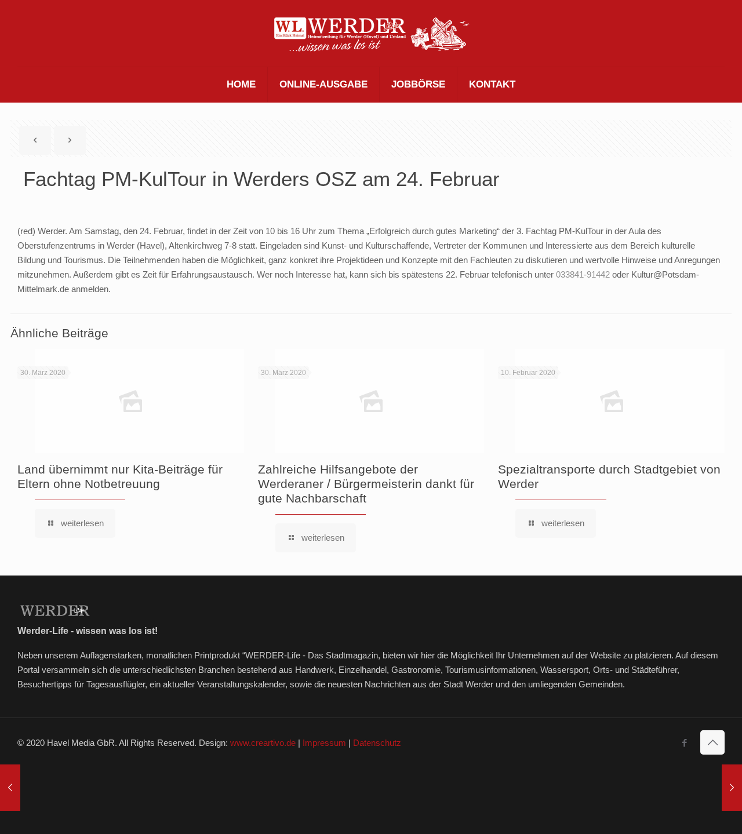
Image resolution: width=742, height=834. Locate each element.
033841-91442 (583, 274)
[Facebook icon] (684, 743)
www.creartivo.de (263, 743)
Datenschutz (377, 743)
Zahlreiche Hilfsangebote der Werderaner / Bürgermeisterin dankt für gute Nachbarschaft (366, 483)
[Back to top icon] (712, 742)
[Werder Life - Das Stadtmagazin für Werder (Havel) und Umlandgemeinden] (371, 33)
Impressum (324, 743)
